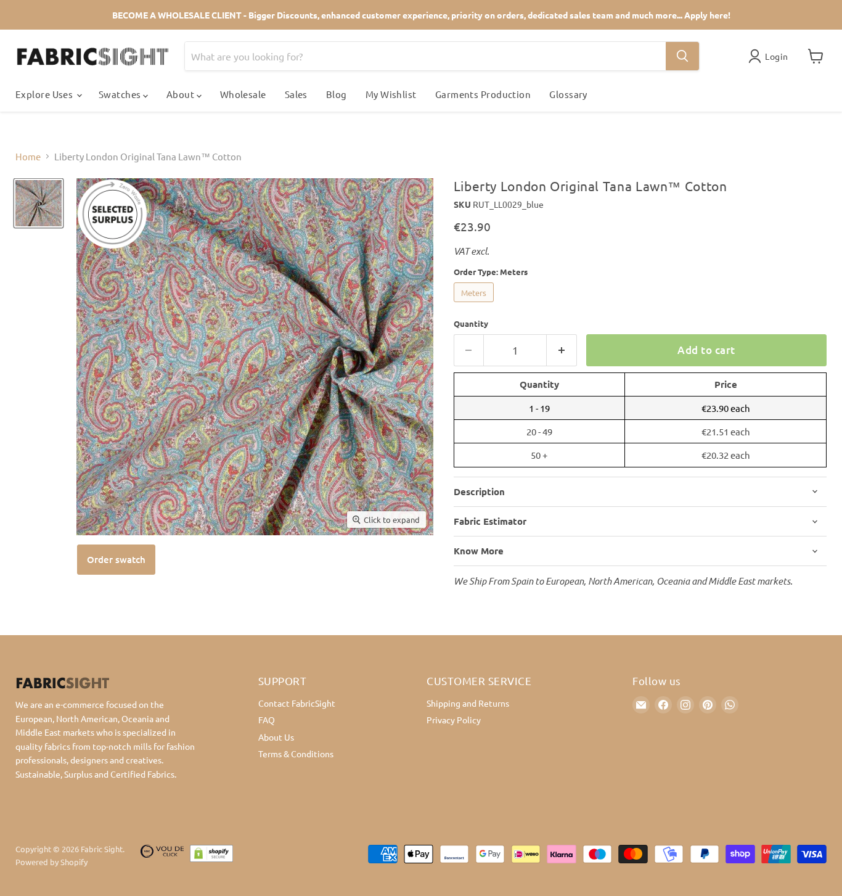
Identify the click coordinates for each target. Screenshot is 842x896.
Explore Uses (45, 94)
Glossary (568, 94)
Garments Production (483, 94)
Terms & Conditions (295, 753)
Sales (296, 94)
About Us (276, 736)
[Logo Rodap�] (162, 856)
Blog (336, 94)
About (181, 94)
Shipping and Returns (468, 703)
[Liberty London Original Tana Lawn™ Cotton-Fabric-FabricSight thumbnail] (38, 203)
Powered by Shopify (51, 862)
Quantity (471, 323)
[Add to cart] (116, 560)
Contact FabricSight (296, 703)
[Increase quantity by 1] (562, 350)
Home (28, 156)
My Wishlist (391, 94)
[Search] (682, 56)
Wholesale (243, 94)
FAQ (266, 719)
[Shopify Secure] (211, 856)
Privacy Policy (454, 719)
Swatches (121, 94)
